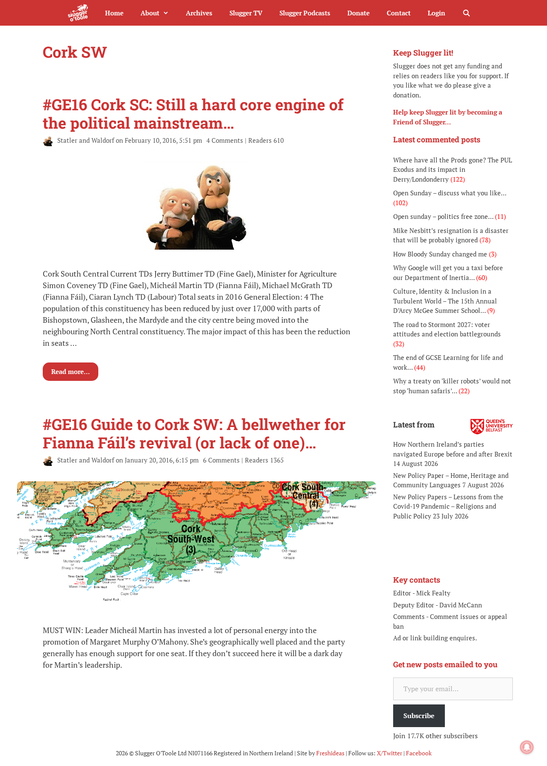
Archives (199, 13)
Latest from (414, 424)
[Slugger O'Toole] (80, 13)
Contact (399, 13)
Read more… (70, 371)
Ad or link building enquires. (435, 637)
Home (114, 13)
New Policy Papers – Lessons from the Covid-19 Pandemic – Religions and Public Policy (448, 506)
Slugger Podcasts (304, 13)
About (150, 13)
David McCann (460, 605)
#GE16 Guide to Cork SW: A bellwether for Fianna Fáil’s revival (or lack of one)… (194, 433)
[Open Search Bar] (466, 13)
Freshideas (330, 753)
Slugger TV (245, 13)
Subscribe (419, 715)
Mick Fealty (433, 593)
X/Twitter (389, 753)
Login (436, 13)
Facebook (419, 753)
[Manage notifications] (527, 747)
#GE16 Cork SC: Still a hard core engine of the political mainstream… (193, 113)
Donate (358, 13)
